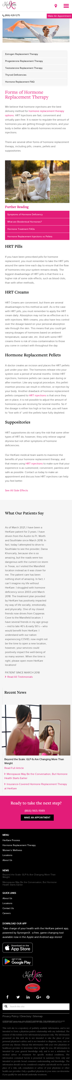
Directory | (26, 1016)
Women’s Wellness (12, 850)
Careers (7, 913)
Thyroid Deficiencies (15, 74)
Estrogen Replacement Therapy (21, 54)
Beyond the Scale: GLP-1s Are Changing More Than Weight (29, 875)
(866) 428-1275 (12, 15)
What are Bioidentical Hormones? (24, 221)
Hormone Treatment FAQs (21, 229)
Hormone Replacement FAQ (19, 81)
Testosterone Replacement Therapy (24, 68)
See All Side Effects (16, 490)
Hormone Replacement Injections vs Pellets (29, 236)
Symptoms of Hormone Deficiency (25, 214)
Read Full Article (14, 768)
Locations (7, 855)
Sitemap (37, 1016)
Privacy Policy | (11, 1016)
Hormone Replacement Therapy (19, 845)
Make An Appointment (59, 16)
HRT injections (37, 395)
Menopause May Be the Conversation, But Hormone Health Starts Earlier (30, 883)
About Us (7, 860)
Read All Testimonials (19, 676)
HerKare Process (11, 840)
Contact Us (8, 908)
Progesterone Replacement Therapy (24, 61)
